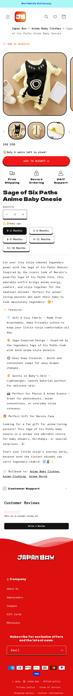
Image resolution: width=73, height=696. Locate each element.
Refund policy (52, 681)
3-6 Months (41, 230)
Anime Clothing (14, 476)
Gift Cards (14, 614)
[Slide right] (69, 131)
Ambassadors (15, 597)
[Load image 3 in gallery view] (55, 130)
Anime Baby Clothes (47, 28)
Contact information (50, 693)
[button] (36, 526)
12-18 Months (16, 248)
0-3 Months (15, 230)
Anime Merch (38, 476)
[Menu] (8, 17)
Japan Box (20, 28)
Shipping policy (24, 693)
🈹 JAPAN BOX (31, 681)
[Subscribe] (61, 650)
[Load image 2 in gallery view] (36, 130)
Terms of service (50, 687)
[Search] (46, 17)
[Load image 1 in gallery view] (17, 130)
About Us (13, 588)
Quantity (8, 206)
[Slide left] (3, 131)
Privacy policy (26, 687)
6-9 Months (15, 239)
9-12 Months (41, 239)
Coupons (12, 605)
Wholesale (13, 622)
